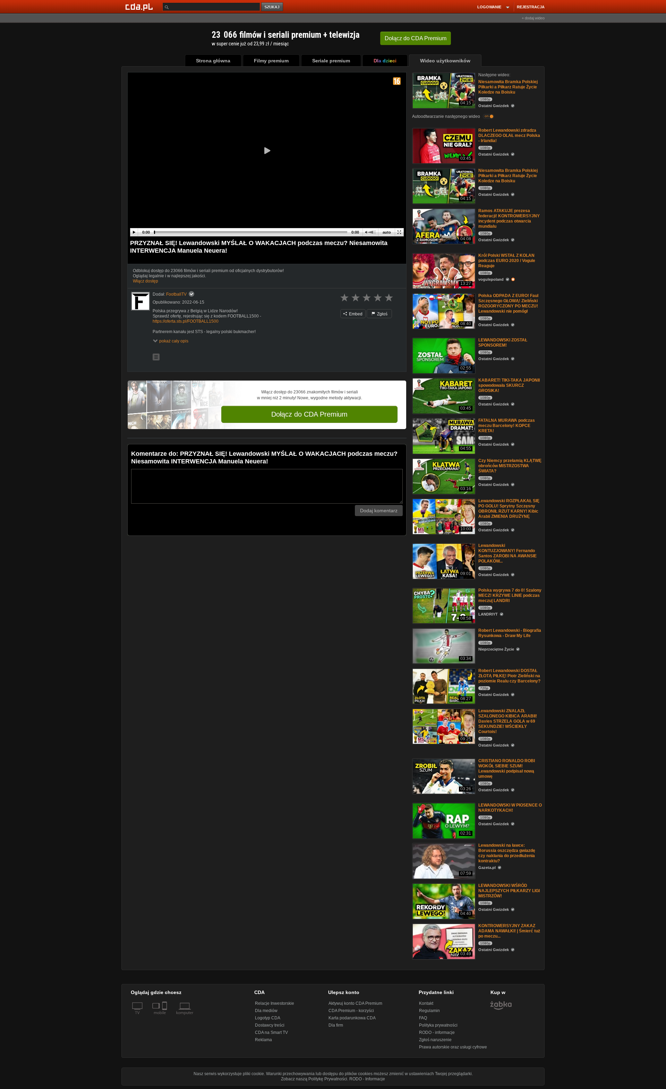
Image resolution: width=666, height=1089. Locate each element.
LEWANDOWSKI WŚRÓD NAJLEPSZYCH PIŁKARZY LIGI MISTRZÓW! (509, 890)
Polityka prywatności (438, 1025)
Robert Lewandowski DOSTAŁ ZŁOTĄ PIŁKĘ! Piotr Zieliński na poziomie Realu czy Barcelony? (509, 675)
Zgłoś (381, 314)
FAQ (423, 1018)
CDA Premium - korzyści (351, 1010)
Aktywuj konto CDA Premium (355, 1003)
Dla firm (335, 1025)
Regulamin (429, 1010)
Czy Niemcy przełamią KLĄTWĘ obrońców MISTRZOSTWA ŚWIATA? (509, 465)
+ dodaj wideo (533, 18)
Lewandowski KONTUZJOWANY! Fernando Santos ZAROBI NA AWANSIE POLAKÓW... (507, 553)
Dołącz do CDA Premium (309, 414)
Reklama (263, 1039)
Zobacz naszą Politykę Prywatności (314, 1079)
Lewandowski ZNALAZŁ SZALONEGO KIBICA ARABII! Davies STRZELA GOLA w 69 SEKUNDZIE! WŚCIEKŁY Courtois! (507, 721)
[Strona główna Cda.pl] (140, 6)
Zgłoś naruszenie (435, 1039)
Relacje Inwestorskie (274, 1003)
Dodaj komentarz (379, 510)
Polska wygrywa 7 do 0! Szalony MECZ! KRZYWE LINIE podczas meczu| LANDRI (509, 595)
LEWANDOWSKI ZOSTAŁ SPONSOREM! (502, 343)
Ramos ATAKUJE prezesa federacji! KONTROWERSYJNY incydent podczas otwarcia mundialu (509, 218)
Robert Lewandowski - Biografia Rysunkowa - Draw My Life (509, 633)
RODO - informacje (437, 1032)
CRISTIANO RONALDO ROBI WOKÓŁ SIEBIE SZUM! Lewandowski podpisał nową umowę (506, 768)
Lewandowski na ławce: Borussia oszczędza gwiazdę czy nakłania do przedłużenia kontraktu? (506, 853)
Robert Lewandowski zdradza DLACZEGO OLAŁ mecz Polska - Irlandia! (509, 135)
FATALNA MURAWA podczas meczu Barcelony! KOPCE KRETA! (506, 425)
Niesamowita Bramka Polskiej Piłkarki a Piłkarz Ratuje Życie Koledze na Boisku (508, 87)
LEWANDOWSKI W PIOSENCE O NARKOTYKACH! (510, 808)
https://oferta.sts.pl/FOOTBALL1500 (186, 321)
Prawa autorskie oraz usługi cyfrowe (453, 1047)
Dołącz (415, 38)
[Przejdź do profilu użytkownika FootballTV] (140, 301)
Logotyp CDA (267, 1018)
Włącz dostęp (145, 281)
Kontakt (426, 1003)
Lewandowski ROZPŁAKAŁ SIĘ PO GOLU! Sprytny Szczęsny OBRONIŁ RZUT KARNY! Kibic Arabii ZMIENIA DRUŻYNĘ (508, 508)
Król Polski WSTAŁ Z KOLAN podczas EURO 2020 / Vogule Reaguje (506, 260)
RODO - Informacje (367, 1079)
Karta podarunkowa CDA (352, 1018)
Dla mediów (266, 1010)
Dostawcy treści (269, 1025)
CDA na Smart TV (271, 1032)
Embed (355, 314)
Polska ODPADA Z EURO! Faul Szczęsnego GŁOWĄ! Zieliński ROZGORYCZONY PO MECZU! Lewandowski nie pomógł (508, 303)
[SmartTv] (165, 1016)
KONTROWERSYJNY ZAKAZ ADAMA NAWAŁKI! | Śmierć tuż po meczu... (509, 931)
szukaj (272, 7)
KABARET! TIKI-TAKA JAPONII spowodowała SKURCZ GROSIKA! (509, 385)
